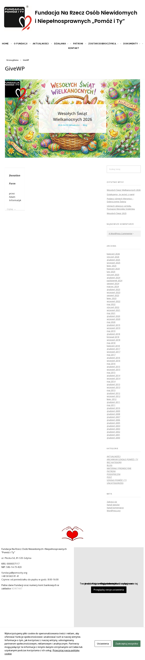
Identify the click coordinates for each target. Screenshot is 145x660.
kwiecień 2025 (113, 268)
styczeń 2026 (113, 256)
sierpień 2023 (113, 295)
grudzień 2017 (113, 348)
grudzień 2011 (113, 402)
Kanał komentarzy (115, 507)
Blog (85, 125)
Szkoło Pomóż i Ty (117, 480)
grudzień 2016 (113, 357)
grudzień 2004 (113, 426)
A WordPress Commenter (120, 233)
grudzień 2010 (113, 408)
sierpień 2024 (113, 283)
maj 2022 (111, 304)
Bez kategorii (114, 462)
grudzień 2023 (113, 289)
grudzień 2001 (113, 434)
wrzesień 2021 (113, 310)
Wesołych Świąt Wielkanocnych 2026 (124, 190)
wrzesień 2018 (113, 340)
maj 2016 (111, 363)
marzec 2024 (113, 286)
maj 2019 (111, 331)
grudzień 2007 (113, 417)
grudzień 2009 (113, 411)
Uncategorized (115, 483)
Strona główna (12, 60)
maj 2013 (111, 390)
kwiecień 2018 (113, 345)
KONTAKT (17, 588)
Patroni (111, 471)
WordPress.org (114, 510)
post (109, 477)
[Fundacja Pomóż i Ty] (72, 19)
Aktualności (74, 125)
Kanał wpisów (113, 504)
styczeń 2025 (113, 274)
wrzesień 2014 (113, 378)
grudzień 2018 (113, 334)
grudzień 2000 (113, 437)
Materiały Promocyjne (119, 468)
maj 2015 (111, 372)
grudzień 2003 (113, 429)
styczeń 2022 (113, 307)
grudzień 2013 (113, 384)
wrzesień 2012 (113, 396)
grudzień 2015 (113, 366)
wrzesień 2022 (113, 301)
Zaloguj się (112, 501)
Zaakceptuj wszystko (126, 643)
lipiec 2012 (111, 399)
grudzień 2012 (113, 393)
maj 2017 (111, 354)
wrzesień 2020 (113, 319)
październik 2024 (114, 280)
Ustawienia (103, 643)
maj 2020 (111, 322)
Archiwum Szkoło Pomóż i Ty (122, 459)
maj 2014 (111, 381)
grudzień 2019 (113, 325)
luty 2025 (111, 271)
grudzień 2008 (113, 414)
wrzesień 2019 (113, 328)
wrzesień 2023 (113, 292)
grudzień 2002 (113, 431)
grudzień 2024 (113, 277)
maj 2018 (111, 343)
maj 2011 (111, 405)
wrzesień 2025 (113, 262)
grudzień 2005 (113, 423)
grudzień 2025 (113, 259)
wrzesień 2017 (113, 351)
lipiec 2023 (111, 298)
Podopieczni (113, 474)
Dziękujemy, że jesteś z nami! (120, 194)
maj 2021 (111, 313)
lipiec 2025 (111, 265)
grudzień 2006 (113, 420)
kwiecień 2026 (113, 254)
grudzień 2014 (113, 375)
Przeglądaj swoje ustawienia (108, 589)
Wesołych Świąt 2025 (116, 213)
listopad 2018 (113, 337)
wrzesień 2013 (113, 387)
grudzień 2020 (113, 316)
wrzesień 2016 (113, 360)
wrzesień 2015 (113, 369)
